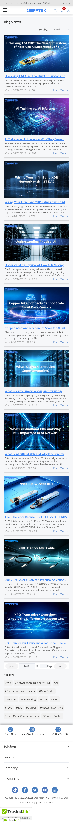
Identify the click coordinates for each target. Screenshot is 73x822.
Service (9, 757)
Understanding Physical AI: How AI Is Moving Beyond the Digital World (36, 265)
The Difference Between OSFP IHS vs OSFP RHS (36, 517)
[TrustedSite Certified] (16, 813)
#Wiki (8, 683)
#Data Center (46, 691)
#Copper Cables (52, 716)
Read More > (60, 90)
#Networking (28, 699)
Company (11, 768)
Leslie (8, 216)
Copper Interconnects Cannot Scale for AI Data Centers (36, 328)
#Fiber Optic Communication (22, 716)
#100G (8, 707)
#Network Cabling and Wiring (32, 683)
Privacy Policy (27, 802)
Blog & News (12, 22)
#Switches (11, 699)
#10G (19, 707)
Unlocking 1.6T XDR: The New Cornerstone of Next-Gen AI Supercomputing (36, 76)
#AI (56, 683)
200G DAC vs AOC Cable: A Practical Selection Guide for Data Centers (36, 580)
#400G (54, 699)
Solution (10, 746)
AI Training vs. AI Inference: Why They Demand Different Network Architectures (36, 139)
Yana (7, 342)
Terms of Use (46, 802)
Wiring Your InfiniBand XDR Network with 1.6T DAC (36, 202)
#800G (43, 699)
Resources (11, 779)
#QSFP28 (31, 707)
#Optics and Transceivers (20, 691)
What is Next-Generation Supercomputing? (33, 391)
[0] (61, 10)
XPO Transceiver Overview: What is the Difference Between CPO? (36, 643)
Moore (8, 90)
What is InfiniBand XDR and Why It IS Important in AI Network (36, 454)
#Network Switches (51, 707)
